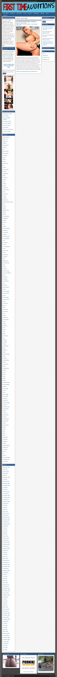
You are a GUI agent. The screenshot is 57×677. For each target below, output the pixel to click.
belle (4, 204)
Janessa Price (6, 293)
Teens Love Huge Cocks (8, 57)
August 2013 (5, 525)
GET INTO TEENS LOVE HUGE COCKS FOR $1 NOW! (8, 66)
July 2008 (5, 645)
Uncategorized (6, 459)
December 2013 (6, 517)
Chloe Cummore (6, 228)
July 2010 (5, 598)
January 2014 (6, 515)
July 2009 (5, 623)
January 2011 (6, 586)
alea (4, 149)
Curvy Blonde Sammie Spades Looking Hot (26, 21)
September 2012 (6, 548)
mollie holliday (6, 360)
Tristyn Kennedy (6, 457)
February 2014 (6, 513)
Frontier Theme (52, 675)
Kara (4, 313)
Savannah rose (6, 406)
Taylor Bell (5, 437)
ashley (4, 185)
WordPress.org (46, 59)
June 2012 (5, 554)
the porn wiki (5, 127)
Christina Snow (6, 236)
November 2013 (6, 519)
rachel (4, 390)
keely (4, 321)
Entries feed (45, 55)
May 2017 (5, 475)
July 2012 (5, 552)
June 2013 (5, 530)
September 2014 (6, 501)
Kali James (5, 311)
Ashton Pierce (6, 189)
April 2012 (5, 556)
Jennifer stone (6, 299)
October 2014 (6, 499)
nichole (4, 370)
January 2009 (6, 635)
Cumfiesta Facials (7, 121)
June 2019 (5, 469)
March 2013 (5, 536)
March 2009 (5, 631)
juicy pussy (30, 13)
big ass (4, 206)
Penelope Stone (6, 382)
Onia (4, 376)
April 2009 (5, 629)
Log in (44, 53)
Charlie (4, 226)
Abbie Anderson (6, 137)
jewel (4, 307)
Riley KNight (5, 394)
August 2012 (5, 550)
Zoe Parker (5, 461)
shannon (5, 416)
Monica (4, 362)
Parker (4, 380)
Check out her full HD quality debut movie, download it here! (26, 71)
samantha (5, 398)
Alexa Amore (5, 151)
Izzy (4, 283)
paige (4, 378)
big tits (47, 13)
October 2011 (6, 568)
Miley (4, 356)
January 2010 (6, 611)
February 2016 (6, 481)
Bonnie (4, 214)
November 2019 (6, 467)
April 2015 (5, 489)
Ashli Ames (5, 187)
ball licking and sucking (8, 202)
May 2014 (5, 507)
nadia (4, 366)
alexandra (5, 155)
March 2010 (5, 607)
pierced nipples (6, 384)
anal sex (5, 171)
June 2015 (5, 487)
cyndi (4, 248)
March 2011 (5, 582)
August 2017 (5, 473)
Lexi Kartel (5, 335)
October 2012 (6, 546)
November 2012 (6, 544)
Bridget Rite (5, 218)
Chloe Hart (5, 230)
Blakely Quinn (6, 210)
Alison (4, 161)
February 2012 (6, 560)
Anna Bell (5, 177)
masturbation (5, 345)
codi (4, 240)
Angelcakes (5, 173)
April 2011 (5, 580)
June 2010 (5, 601)
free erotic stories (6, 125)
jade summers (6, 287)
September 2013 (6, 523)
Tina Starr (5, 449)
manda (4, 343)
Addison (4, 143)
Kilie (4, 327)
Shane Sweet (6, 414)
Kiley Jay (5, 325)
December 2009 (6, 613)
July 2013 (5, 528)
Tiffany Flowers (6, 445)
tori (3, 453)
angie (4, 175)
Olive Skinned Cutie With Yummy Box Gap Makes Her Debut (48, 28)
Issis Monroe (5, 281)
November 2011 (6, 566)
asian (4, 191)
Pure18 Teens (6, 115)
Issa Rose (5, 279)
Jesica (4, 301)
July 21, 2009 (23, 23)
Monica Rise (5, 364)
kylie (4, 331)
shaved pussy (12, 13)
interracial (5, 277)
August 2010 (5, 596)
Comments (18, 25)
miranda (4, 358)
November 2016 (6, 477)
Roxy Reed (5, 396)
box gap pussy (6, 216)
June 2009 (5, 625)
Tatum (4, 433)
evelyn (4, 266)
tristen (4, 455)
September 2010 (6, 594)
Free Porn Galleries (7, 123)
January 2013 (6, 540)
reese (4, 392)
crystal (4, 244)
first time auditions (27, 24)
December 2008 (6, 637)
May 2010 (5, 603)
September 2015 (6, 485)
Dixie (4, 258)
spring (4, 427)
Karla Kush (5, 317)
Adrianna (5, 147)
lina (4, 337)
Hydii (4, 275)
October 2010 (6, 592)
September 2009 (6, 619)
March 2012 (5, 558)
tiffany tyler (5, 447)
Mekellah (5, 350)
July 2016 (5, 479)
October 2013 (6, 521)
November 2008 (6, 639)
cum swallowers (36, 13)
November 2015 (6, 483)
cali (4, 224)
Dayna (4, 252)
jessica (4, 305)
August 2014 (5, 503)
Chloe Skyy (5, 232)
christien (5, 234)
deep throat (5, 254)
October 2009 (6, 617)
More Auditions (6, 13)
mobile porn (5, 15)
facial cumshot (19, 13)
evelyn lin (5, 268)
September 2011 (6, 570)
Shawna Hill (5, 421)
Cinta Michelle (6, 238)
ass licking (5, 193)
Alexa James (5, 153)
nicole (4, 372)
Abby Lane (5, 141)
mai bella (5, 341)
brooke (4, 222)
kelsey (4, 323)
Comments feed (46, 57)
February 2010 (6, 609)
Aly (3, 165)
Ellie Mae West (6, 262)
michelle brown (6, 354)
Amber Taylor (6, 169)
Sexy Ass (5, 412)
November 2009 (6, 615)
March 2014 (5, 511)
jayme (4, 295)
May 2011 (5, 578)
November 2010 (6, 590)
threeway (5, 441)
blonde (21, 24)
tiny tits (24, 13)
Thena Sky (5, 439)
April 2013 (5, 534)
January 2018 (6, 471)
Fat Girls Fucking (6, 131)
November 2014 (6, 497)
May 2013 (5, 532)
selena (4, 410)
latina (4, 333)
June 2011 (5, 576)
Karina (4, 315)
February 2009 (6, 633)
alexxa (4, 159)
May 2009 (5, 627)
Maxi (4, 348)
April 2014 (5, 509)
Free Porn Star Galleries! (28, 671)
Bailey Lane (5, 199)
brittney (4, 220)
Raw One (18, 23)
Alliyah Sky (5, 163)
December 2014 (6, 495)
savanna (5, 404)
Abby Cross (5, 139)
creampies (42, 13)
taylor (4, 435)
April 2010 (5, 605)
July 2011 (5, 574)
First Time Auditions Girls (7, 1)
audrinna (5, 197)
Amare (4, 167)
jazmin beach (6, 297)
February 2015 (6, 491)
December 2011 (6, 564)
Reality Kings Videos (7, 113)
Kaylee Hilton (6, 319)
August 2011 (5, 572)
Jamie (4, 289)
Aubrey (4, 195)
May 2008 (5, 649)
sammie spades (34, 24)
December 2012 (6, 542)
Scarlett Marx (6, 408)
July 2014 (5, 505)
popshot (4, 386)
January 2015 (6, 493)
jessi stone (5, 303)
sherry (4, 423)
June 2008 (5, 647)
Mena (4, 352)
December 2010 (6, 588)
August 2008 (5, 643)
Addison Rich (6, 145)
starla (4, 429)
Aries (4, 181)
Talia (4, 431)
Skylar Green (6, 425)
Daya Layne (5, 250)
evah (4, 264)
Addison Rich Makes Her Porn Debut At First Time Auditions (48, 43)
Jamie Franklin (6, 291)
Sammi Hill (5, 400)
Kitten (4, 329)
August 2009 (5, 621)
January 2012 (6, 562)
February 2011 (6, 584)
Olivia (4, 374)
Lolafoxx (5, 339)
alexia (4, 157)
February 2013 (6, 538)
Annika (4, 179)
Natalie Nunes (6, 368)
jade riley (5, 285)
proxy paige (5, 388)
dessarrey (5, 256)
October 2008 (6, 641)
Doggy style (5, 260)
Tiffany (4, 443)
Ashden (4, 183)
